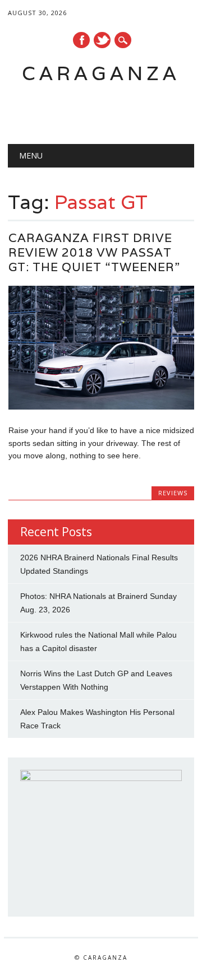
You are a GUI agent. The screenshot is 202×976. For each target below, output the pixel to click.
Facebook (81, 40)
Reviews (172, 493)
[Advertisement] (104, 110)
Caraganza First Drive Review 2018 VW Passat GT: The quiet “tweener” (94, 252)
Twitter (102, 40)
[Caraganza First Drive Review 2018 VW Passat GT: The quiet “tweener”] (101, 406)
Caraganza (101, 73)
